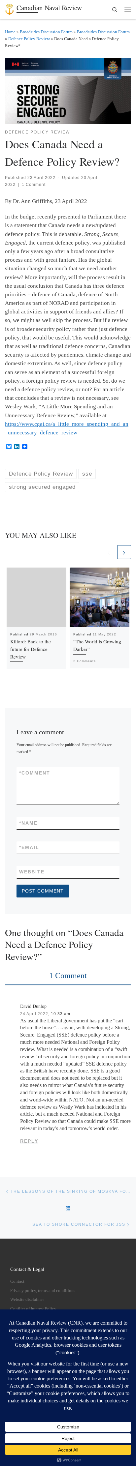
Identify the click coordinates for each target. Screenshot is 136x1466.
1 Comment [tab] (68, 975)
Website (32, 871)
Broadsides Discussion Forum (46, 31)
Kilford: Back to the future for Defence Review (30, 649)
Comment (34, 773)
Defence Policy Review (29, 38)
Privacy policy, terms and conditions (42, 1290)
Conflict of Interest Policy (33, 1308)
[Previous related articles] (109, 552)
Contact (17, 1281)
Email (29, 847)
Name (28, 823)
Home (10, 31)
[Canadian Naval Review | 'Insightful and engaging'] (9, 8)
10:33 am (60, 1014)
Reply (29, 1141)
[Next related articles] (124, 552)
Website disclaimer (27, 1299)
